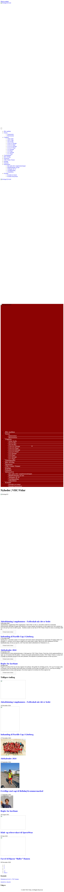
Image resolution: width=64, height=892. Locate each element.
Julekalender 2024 (8, 650)
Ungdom (6, 137)
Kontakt (6, 173)
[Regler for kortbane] (7, 807)
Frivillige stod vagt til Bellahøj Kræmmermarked (22, 791)
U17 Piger (10, 154)
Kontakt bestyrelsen (12, 176)
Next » (6, 872)
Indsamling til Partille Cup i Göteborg (17, 636)
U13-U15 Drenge (12, 146)
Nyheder (6, 163)
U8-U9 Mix (10, 142)
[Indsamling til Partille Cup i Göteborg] (10, 731)
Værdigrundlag (11, 170)
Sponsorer (6, 158)
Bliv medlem (7, 131)
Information (7, 164)
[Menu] (1, 128)
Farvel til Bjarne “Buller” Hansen (15, 859)
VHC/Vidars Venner (9, 160)
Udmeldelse (10, 172)
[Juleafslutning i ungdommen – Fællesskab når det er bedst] (13, 698)
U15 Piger (10, 151)
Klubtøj (6, 161)
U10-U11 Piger (11, 145)
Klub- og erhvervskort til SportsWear (17, 832)
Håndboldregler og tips (13, 167)
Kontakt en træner (12, 175)
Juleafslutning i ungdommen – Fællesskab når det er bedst (25, 621)
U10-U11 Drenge (12, 143)
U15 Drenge (10, 149)
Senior (5, 133)
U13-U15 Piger (11, 148)
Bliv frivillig (7, 157)
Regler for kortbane (9, 664)
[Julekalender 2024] (13, 755)
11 (4, 871)
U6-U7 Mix (10, 140)
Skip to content (5, 1)
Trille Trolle (10, 139)
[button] (8, 632)
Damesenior (10, 134)
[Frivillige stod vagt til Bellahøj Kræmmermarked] (10, 787)
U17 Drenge (10, 152)
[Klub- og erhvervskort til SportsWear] (13, 829)
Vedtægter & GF (11, 169)
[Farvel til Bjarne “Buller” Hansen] (13, 855)
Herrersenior (10, 136)
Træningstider (7, 155)
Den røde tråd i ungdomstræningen (16, 166)
